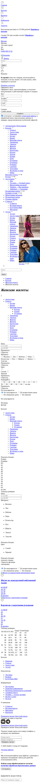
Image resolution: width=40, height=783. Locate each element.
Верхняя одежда (16, 140)
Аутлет (8, 667)
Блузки (12, 136)
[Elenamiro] (5, 55)
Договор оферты (7, 750)
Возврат (8, 677)
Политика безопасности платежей (18, 691)
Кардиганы (14, 150)
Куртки (12, 152)
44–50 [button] (3, 589)
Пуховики (13, 162)
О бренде (8, 706)
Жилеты (13, 148)
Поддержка (9, 686)
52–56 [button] (3, 592)
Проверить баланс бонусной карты (14, 716)
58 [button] (2, 622)
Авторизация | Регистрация (15, 126)
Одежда (13, 238)
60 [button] (2, 624)
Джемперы (14, 142)
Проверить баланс (8, 742)
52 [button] (2, 618)
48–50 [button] (3, 616)
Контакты (9, 712)
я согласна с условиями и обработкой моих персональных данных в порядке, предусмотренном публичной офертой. (19, 118)
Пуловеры (13, 160)
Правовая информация (14, 688)
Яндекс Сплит (10, 697)
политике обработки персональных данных (18, 765)
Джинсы (13, 144)
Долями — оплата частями (15, 695)
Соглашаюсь (6, 769)
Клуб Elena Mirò (11, 679)
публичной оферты (29, 116)
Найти (4, 65)
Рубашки (13, 165)
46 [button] (2, 614)
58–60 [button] (3, 594)
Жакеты (13, 146)
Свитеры (13, 167)
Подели (8, 699)
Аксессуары (14, 216)
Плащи (12, 156)
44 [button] (2, 612)
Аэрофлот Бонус (11, 693)
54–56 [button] (3, 620)
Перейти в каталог (8, 85)
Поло (12, 158)
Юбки (12, 173)
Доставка (8, 675)
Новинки (8, 661)
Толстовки (14, 169)
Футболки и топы (16, 171)
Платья (12, 154)
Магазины (9, 710)
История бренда (11, 708)
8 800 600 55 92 (6, 51)
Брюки (12, 138)
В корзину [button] (5, 596)
